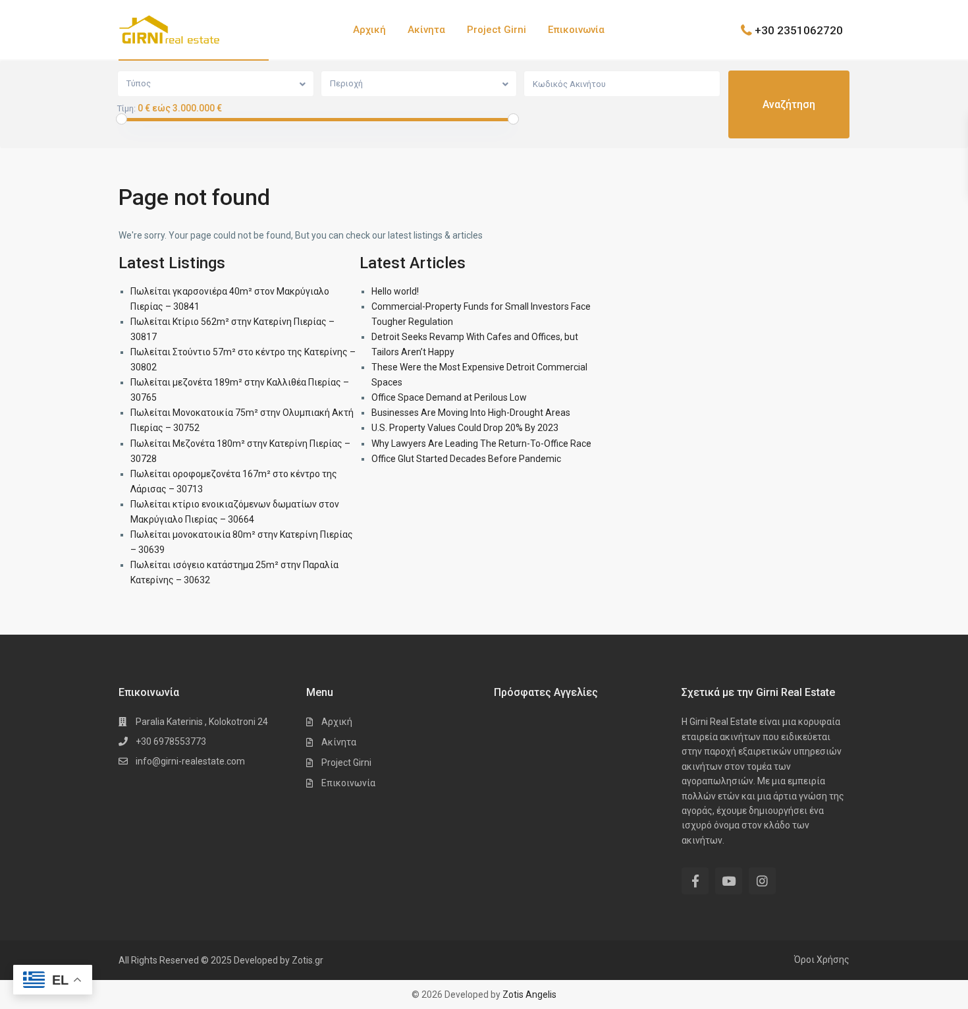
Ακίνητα (426, 30)
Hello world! (395, 291)
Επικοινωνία (576, 30)
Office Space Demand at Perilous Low (449, 397)
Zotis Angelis (529, 994)
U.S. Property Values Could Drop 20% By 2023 (464, 427)
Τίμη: (126, 108)
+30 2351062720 (799, 29)
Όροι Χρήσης (821, 959)
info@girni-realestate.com (190, 761)
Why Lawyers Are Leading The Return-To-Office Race (481, 443)
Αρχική (369, 30)
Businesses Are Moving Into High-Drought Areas (470, 412)
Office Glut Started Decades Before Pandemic (466, 458)
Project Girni (496, 30)
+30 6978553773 (171, 741)
